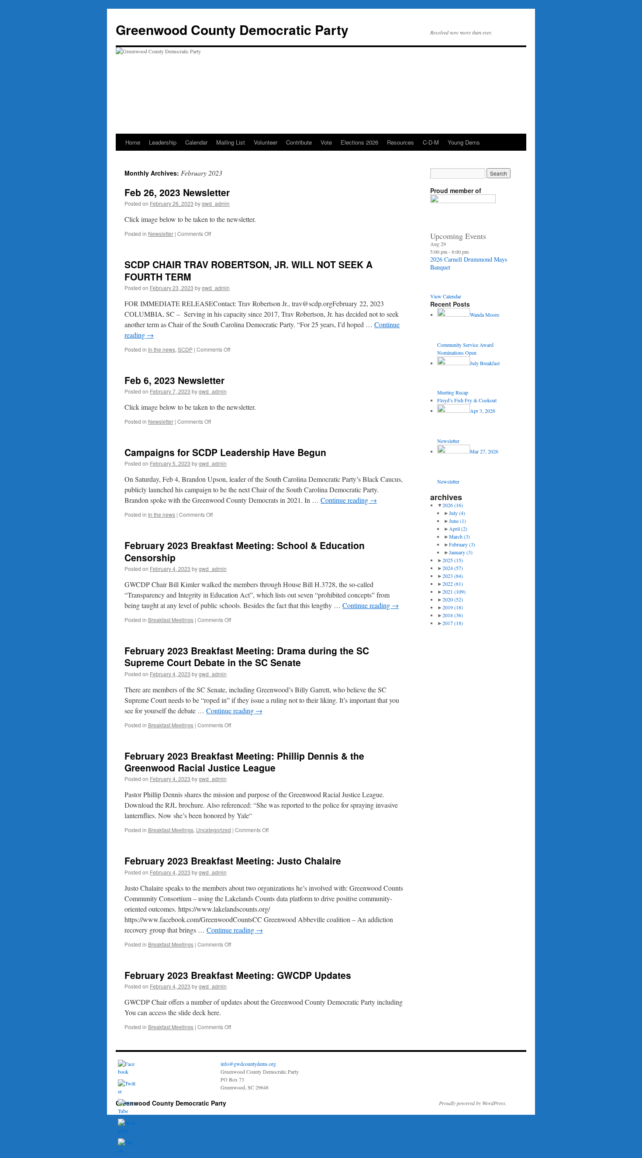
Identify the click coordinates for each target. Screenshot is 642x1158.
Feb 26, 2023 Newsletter (177, 192)
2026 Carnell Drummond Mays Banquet (468, 263)
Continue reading (349, 500)
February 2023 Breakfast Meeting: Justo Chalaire (232, 860)
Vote (326, 142)
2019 (452, 607)
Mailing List (230, 142)
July (457, 512)
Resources (400, 142)
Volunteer (265, 142)
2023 (452, 575)
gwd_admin (216, 203)
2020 (452, 599)
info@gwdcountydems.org (248, 1063)
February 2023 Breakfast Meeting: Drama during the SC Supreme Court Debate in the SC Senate (246, 656)
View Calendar (445, 296)
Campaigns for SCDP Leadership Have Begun (225, 452)
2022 (452, 583)
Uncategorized (213, 829)
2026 (452, 504)
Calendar (196, 142)
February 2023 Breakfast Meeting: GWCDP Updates (237, 975)
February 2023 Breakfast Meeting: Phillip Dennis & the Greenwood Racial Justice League (244, 761)
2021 (454, 591)
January (461, 552)
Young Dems (464, 142)
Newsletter (160, 233)
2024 (452, 567)
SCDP (185, 349)
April (458, 528)
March (459, 536)
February (462, 544)
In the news (161, 349)
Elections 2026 (359, 142)
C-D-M (431, 142)
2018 (452, 615)
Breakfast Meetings (170, 619)
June (457, 520)
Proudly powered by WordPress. (473, 1102)
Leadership (162, 142)
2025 (452, 560)
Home (132, 142)
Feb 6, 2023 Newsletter (174, 380)
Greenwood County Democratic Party (232, 29)
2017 (452, 622)
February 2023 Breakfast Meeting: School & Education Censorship (244, 551)
